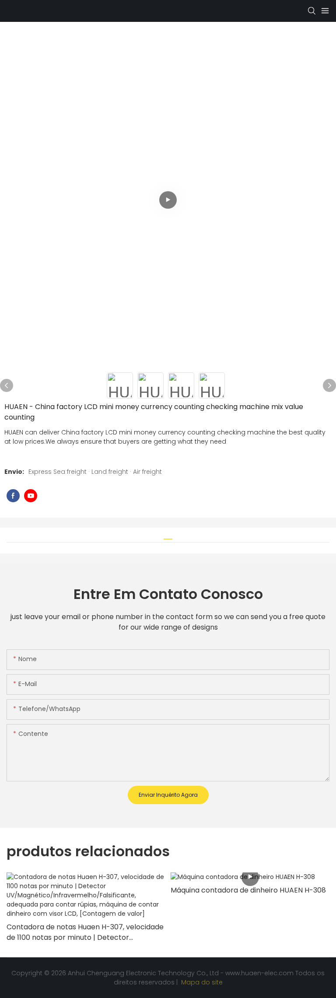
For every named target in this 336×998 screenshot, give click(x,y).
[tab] (168, 535)
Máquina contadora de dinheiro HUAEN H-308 (248, 890)
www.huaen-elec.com (260, 973)
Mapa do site (201, 982)
